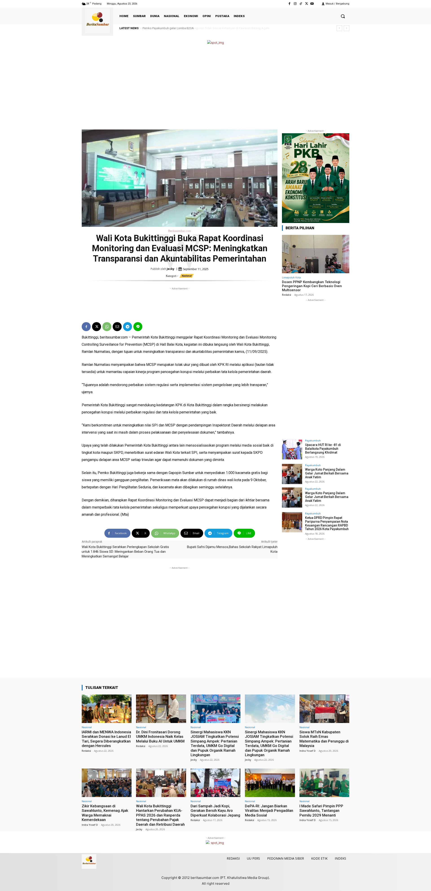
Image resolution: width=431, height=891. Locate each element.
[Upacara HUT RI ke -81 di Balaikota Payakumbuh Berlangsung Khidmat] (292, 449)
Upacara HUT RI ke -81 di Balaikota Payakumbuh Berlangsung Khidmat (323, 448)
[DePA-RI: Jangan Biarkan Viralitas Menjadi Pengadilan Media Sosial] (270, 783)
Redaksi (286, 294)
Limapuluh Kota (291, 277)
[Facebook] (289, 4)
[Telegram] (127, 326)
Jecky (170, 269)
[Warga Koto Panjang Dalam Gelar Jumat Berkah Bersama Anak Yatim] (292, 474)
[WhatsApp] (106, 326)
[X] (306, 4)
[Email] (117, 326)
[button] (342, 16)
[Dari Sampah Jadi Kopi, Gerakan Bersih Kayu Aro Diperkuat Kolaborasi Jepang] (215, 783)
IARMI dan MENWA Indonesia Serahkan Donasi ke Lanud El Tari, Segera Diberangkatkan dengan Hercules (106, 739)
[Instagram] (295, 4)
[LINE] (137, 326)
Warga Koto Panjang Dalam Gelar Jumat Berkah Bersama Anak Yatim (326, 473)
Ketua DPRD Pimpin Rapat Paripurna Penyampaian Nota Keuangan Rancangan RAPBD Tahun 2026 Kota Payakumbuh (327, 523)
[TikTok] (300, 4)
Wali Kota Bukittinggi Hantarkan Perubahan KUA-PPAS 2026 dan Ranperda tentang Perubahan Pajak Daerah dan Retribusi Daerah (160, 815)
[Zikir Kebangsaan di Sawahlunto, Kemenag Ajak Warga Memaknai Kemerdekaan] (107, 783)
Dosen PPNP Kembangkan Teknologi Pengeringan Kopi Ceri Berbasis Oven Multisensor (312, 286)
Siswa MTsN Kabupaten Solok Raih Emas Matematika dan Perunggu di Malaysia (324, 739)
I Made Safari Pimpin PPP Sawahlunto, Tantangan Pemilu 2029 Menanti (321, 810)
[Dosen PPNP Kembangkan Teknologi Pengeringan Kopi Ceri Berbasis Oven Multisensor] (315, 254)
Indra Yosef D (307, 750)
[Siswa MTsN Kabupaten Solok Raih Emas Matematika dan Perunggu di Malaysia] (324, 708)
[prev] (339, 28)
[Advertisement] (215, 87)
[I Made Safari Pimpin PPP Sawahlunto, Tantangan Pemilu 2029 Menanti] (324, 783)
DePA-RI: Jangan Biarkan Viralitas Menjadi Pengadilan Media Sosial (269, 810)
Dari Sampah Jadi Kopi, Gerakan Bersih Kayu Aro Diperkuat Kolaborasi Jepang (215, 810)
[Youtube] (312, 4)
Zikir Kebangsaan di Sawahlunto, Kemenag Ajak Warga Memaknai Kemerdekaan (105, 813)
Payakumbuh (313, 440)
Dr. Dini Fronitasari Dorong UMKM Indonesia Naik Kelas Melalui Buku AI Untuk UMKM (160, 736)
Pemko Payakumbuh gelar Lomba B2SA (167, 28)
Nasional (186, 275)
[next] (346, 28)
